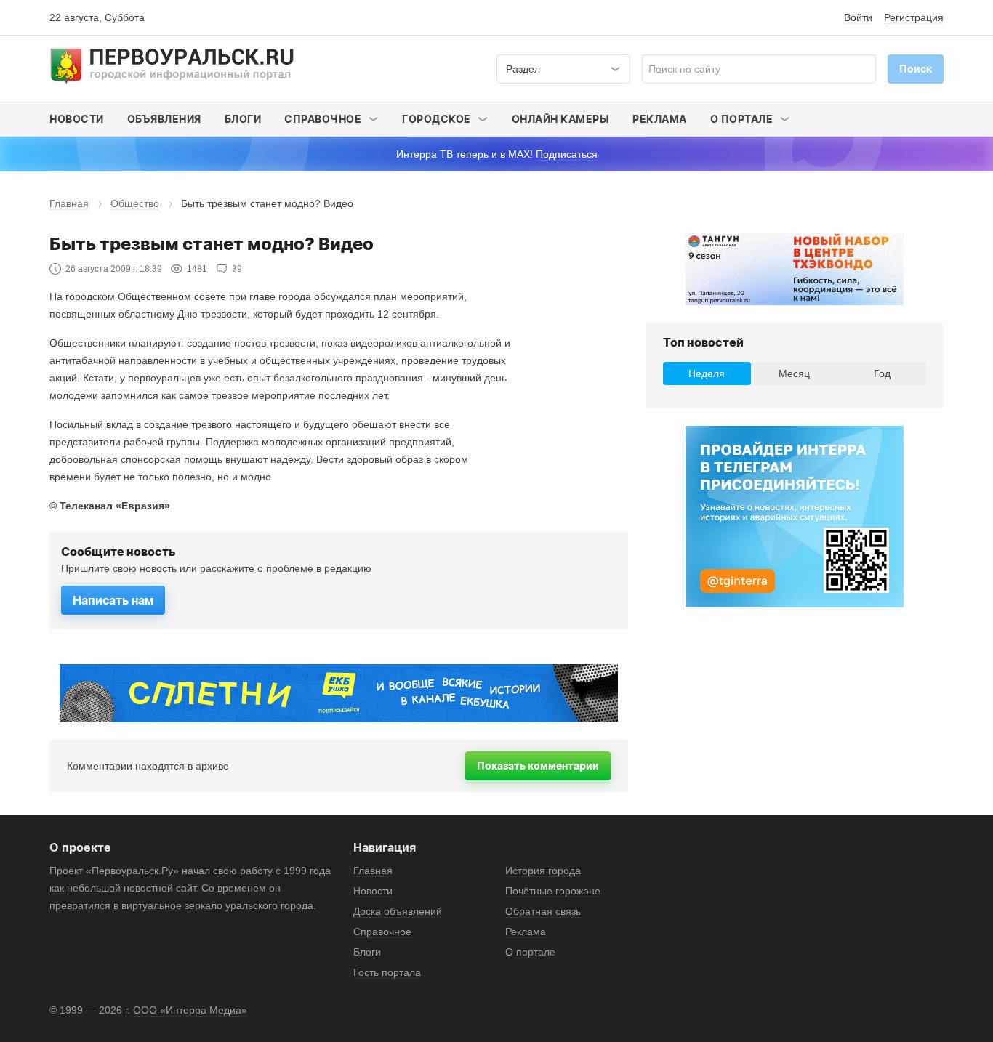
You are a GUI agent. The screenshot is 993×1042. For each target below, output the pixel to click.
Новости (76, 119)
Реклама (659, 119)
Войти (858, 17)
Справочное (382, 931)
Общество (134, 203)
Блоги (243, 119)
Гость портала (387, 972)
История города (543, 870)
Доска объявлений (397, 911)
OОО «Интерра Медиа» (190, 1010)
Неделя (706, 373)
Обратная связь (543, 911)
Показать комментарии (538, 765)
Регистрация (914, 17)
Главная (69, 203)
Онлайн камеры (561, 119)
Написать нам (113, 600)
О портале (530, 952)
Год (882, 373)
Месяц (794, 373)
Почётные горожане (552, 891)
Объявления (164, 119)
